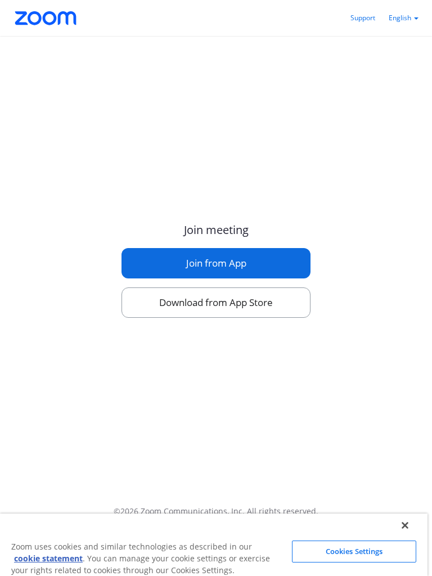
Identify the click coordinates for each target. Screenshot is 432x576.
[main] (216, 264)
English (401, 17)
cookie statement (48, 558)
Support (362, 17)
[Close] (405, 525)
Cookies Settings (354, 551)
